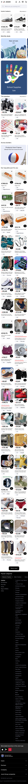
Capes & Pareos (19, 716)
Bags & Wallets (4, 588)
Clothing (3, 580)
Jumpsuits (18, 701)
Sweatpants (18, 673)
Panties (17, 688)
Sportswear (18, 620)
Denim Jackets (19, 726)
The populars (5, 96)
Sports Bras (18, 712)
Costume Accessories (20, 665)
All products (23, 11)
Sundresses (18, 671)
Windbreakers (18, 679)
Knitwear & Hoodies (20, 586)
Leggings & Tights (20, 682)
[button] (2, 749)
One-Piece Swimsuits (20, 686)
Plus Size (3, 584)
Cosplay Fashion (19, 600)
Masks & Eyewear (19, 732)
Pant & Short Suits (19, 652)
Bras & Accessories (20, 636)
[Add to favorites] (11, 15)
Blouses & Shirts (19, 598)
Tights (17, 677)
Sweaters (17, 632)
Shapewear (18, 710)
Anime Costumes (19, 690)
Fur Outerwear (19, 696)
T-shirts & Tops (19, 584)
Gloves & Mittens (19, 728)
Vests (16, 738)
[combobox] (15, 6)
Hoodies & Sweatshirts (21, 594)
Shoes (2, 586)
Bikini (16, 658)
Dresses (17, 588)
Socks (16, 618)
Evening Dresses (19, 638)
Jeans (16, 640)
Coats (16, 663)
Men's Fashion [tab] (17, 577)
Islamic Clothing (19, 698)
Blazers (17, 694)
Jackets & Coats (19, 596)
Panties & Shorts (19, 722)
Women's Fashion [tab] (6, 577)
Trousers (17, 590)
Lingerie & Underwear (20, 603)
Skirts (16, 630)
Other (2, 591)
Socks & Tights (19, 605)
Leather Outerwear (20, 730)
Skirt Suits (17, 724)
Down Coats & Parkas (20, 667)
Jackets (17, 627)
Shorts (17, 648)
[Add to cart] (11, 25)
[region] (14, 23)
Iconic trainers (5, 11)
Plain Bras (17, 669)
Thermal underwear (20, 740)
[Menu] (1, 1)
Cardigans (18, 656)
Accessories (4, 582)
